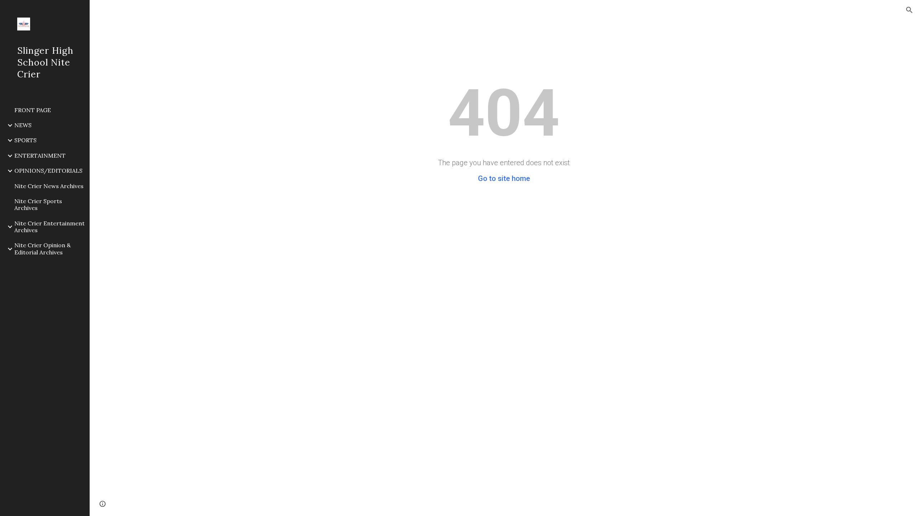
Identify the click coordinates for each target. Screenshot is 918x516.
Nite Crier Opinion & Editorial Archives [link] (42, 248)
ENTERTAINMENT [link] (40, 155)
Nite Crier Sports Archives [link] (38, 204)
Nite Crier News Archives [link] (49, 186)
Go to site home (504, 178)
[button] (909, 10)
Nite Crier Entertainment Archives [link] (49, 227)
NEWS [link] (23, 125)
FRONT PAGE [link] (32, 110)
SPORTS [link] (25, 140)
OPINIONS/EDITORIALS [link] (48, 170)
